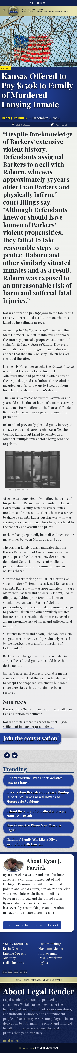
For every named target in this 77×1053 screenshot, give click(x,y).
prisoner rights (23, 972)
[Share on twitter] (14, 755)
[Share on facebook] (6, 755)
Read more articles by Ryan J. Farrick (32, 925)
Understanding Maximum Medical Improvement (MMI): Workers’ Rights (51, 953)
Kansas (5, 972)
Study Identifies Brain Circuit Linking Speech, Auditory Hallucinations (15, 953)
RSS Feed (32, 3)
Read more (11, 1041)
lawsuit (16, 972)
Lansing (10, 972)
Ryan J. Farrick (15, 118)
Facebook (39, 3)
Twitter (45, 3)
